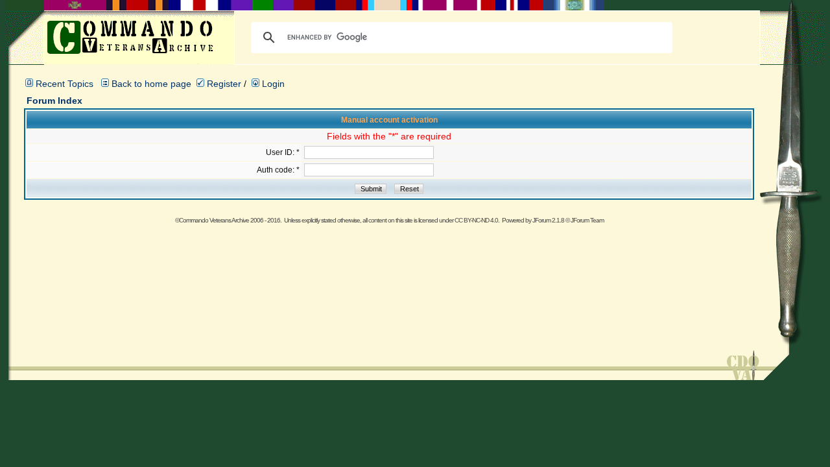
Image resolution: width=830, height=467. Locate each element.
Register (222, 83)
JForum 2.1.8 (548, 220)
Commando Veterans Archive (214, 220)
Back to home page (151, 83)
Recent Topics (64, 83)
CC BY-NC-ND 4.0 (476, 220)
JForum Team (587, 220)
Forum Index (54, 100)
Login (272, 83)
